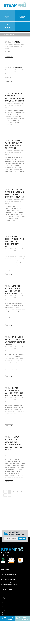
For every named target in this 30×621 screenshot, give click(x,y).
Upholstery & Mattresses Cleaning (9, 584)
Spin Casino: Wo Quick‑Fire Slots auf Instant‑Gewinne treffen (15, 341)
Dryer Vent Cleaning (6, 582)
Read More (9, 56)
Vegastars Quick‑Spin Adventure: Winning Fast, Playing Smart (14, 97)
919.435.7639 (9, 619)
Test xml (16, 42)
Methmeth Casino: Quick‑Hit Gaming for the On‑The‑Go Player (13, 290)
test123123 (17, 68)
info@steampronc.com (7, 555)
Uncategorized (19, 44)
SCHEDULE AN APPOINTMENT (24, 618)
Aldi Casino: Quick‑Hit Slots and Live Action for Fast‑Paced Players (14, 193)
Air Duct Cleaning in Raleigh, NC (9, 574)
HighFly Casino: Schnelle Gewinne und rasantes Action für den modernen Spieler (14, 443)
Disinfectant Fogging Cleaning (8, 579)
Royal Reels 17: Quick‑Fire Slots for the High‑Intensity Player (14, 241)
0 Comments (17, 46)
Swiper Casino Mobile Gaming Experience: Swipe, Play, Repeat (14, 392)
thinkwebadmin (9, 46)
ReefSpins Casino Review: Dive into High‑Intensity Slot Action (14, 144)
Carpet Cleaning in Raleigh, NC (8, 577)
